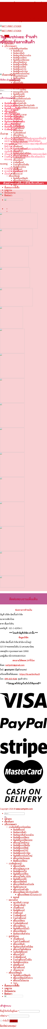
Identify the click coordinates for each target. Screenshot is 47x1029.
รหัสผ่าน (4, 1015)
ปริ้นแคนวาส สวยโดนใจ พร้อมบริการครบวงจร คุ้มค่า (25, 154)
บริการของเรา (10, 46)
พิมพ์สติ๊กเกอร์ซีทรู (20, 873)
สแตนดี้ (15, 110)
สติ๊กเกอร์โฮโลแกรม (21, 980)
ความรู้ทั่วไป (9, 168)
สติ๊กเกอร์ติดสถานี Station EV (27, 107)
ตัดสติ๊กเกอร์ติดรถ (19, 78)
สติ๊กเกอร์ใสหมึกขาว (20, 62)
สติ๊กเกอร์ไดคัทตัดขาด (22, 949)
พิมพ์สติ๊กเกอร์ (18, 51)
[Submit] (1, 93)
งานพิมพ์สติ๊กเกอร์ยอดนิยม (18, 48)
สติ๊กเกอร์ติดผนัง (14, 176)
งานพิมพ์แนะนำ (15, 863)
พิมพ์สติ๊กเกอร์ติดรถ (20, 57)
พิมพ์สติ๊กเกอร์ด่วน (19, 167)
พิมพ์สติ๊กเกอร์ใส (19, 87)
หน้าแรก (8, 819)
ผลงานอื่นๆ (13, 899)
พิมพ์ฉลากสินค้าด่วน (21, 933)
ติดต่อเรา (8, 993)
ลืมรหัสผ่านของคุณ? (8, 1025)
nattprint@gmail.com (14, 665)
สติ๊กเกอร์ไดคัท (18, 82)
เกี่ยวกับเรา (9, 821)
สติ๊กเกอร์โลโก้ (18, 160)
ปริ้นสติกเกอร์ (18, 146)
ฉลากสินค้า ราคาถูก (20, 114)
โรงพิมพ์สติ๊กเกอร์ (20, 951)
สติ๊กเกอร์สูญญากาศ (19, 85)
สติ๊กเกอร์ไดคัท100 (12, 113)
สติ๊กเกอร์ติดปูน (18, 135)
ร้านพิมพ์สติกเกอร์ (19, 132)
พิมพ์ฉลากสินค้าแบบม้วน (22, 55)
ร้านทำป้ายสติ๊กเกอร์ (21, 941)
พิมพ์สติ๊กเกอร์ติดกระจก (21, 60)
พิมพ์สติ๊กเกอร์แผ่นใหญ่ (21, 73)
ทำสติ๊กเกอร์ (18, 912)
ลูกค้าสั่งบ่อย (14, 936)
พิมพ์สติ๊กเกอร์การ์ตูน (20, 71)
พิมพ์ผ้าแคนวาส (19, 101)
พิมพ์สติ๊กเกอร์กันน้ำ (21, 928)
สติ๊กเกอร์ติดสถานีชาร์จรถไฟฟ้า (24, 105)
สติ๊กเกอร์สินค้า (19, 944)
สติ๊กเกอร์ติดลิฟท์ (19, 96)
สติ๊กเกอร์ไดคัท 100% (20, 91)
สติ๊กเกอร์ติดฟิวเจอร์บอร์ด (22, 98)
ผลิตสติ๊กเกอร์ (18, 964)
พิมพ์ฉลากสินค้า (19, 53)
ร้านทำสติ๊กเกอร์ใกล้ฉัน (21, 164)
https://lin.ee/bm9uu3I (29, 674)
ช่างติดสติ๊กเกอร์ (18, 162)
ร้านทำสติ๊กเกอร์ (18, 128)
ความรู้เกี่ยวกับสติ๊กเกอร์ (13, 171)
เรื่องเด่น (7, 173)
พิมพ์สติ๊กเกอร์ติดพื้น (20, 64)
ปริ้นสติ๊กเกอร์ (18, 907)
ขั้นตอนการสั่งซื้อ (11, 187)
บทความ (8, 190)
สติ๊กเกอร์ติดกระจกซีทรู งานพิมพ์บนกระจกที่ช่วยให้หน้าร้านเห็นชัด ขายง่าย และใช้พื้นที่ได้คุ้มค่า (25, 139)
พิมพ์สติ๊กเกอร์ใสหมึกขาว (14, 126)
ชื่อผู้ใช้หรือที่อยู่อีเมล (9, 1011)
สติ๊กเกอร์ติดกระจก (11, 124)
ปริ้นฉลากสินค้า (19, 905)
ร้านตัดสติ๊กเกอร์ (19, 915)
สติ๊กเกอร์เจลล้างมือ (19, 103)
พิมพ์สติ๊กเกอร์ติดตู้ (19, 66)
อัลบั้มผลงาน (10, 192)
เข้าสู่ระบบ (13, 1021)
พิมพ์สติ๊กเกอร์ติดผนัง (20, 178)
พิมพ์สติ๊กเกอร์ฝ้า (19, 94)
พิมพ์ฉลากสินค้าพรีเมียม (23, 946)
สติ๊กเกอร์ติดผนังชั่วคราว (21, 180)
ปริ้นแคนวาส (17, 173)
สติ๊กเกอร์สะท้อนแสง (20, 76)
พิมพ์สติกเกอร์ (19, 910)
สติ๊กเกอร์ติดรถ (18, 130)
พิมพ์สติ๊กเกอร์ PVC (19, 69)
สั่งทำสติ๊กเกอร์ (19, 967)
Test (15, 185)
